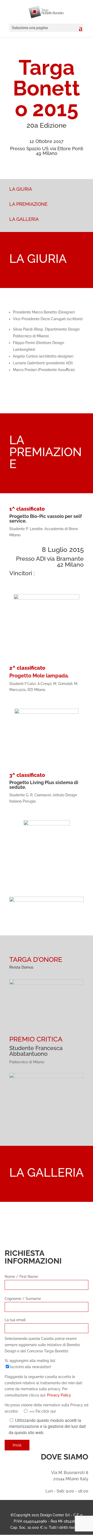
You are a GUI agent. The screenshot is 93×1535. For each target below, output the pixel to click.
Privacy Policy (59, 1395)
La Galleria (24, 219)
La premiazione (28, 204)
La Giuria (20, 189)
